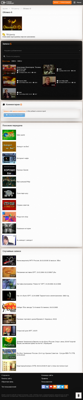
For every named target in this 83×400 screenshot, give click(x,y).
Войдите (7, 111)
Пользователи (47, 382)
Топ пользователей (9, 387)
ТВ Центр (15, 9)
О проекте (6, 375)
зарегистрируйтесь (19, 111)
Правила (45, 378)
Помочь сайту (7, 378)
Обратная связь (7, 382)
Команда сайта (47, 375)
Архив (5, 9)
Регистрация (65, 2)
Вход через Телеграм (15, 115)
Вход (56, 2)
